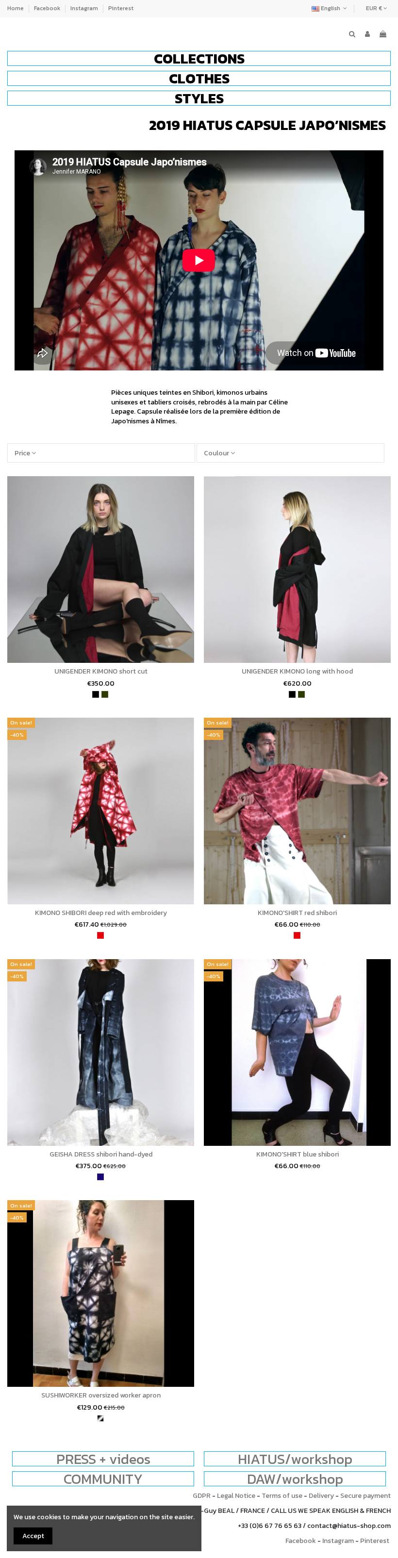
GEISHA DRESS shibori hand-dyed (101, 1154)
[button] (199, 58)
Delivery (321, 1496)
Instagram (85, 8)
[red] (100, 935)
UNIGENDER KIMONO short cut (101, 671)
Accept (33, 1536)
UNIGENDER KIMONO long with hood (297, 671)
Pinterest (120, 8)
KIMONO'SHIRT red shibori (297, 913)
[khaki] (104, 694)
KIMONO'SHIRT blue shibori (297, 1154)
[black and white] (100, 1418)
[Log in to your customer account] (367, 34)
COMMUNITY (103, 1478)
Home (16, 8)
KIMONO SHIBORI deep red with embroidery (101, 913)
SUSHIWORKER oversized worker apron (101, 1395)
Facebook (48, 8)
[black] (95, 694)
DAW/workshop (295, 1478)
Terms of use (282, 1496)
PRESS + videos (103, 1458)
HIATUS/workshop (295, 1458)
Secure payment (365, 1496)
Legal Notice (236, 1496)
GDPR (202, 1496)
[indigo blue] (100, 1176)
